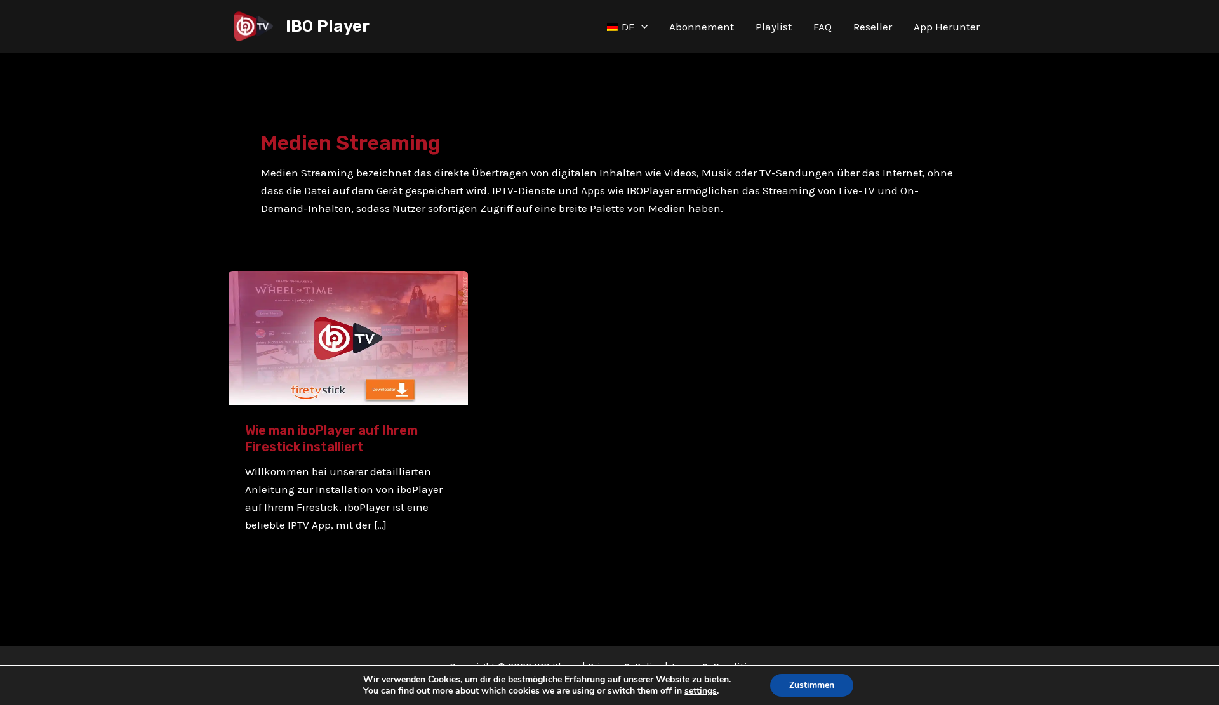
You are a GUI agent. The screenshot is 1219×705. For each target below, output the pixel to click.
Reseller (872, 26)
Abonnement (701, 26)
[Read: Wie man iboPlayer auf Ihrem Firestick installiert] (348, 337)
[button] (641, 26)
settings (700, 691)
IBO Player (328, 26)
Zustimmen (811, 685)
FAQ (822, 26)
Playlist (774, 26)
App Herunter (947, 26)
